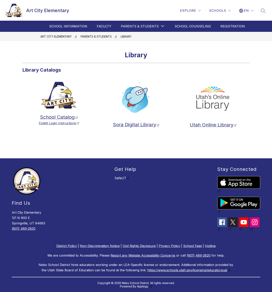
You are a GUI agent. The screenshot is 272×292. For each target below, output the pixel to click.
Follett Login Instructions (57, 123)
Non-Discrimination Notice (100, 246)
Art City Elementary (56, 36)
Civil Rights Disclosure (139, 246)
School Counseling (193, 26)
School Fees (192, 246)
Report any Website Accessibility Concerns (143, 255)
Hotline (210, 246)
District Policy (66, 246)
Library (126, 36)
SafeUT (120, 178)
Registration (232, 26)
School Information (68, 26)
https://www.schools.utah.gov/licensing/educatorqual (187, 270)
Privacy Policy (169, 246)
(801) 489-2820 (23, 229)
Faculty (104, 26)
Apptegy (143, 286)
